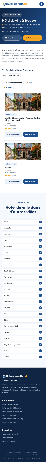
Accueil (5, 31)
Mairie (8, 167)
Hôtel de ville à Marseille (11, 408)
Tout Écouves (13, 38)
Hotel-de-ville (16, 4)
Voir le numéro (15, 134)
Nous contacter (8, 441)
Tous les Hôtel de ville (10, 434)
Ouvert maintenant (14, 83)
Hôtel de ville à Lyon (10, 422)
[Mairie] (23, 151)
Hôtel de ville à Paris (10, 404)
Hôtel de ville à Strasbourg (12, 419)
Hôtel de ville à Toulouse (12, 412)
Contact (36, 455)
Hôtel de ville (14, 31)
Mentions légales (15, 453)
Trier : (5, 76)
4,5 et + (9, 87)
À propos (29, 455)
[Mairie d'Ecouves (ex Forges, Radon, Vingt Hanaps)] (23, 102)
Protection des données (16, 455)
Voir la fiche (30, 134)
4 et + (31, 83)
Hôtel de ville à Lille (9, 415)
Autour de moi (34, 38)
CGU (23, 453)
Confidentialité (31, 453)
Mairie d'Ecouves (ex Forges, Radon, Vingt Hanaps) (23, 119)
